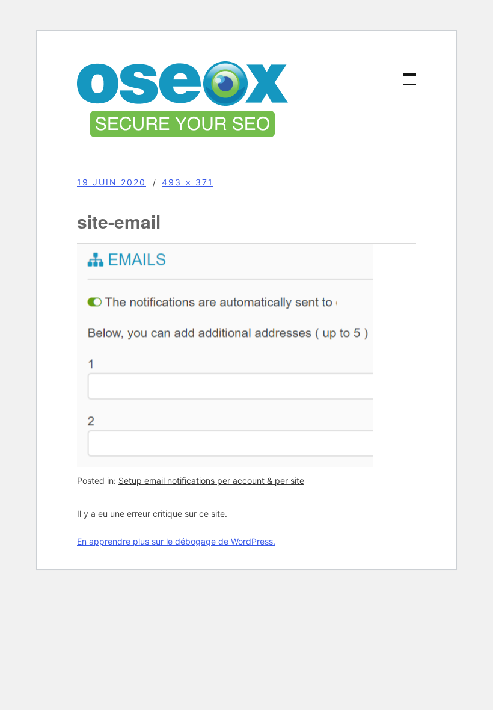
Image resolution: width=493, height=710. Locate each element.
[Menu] (404, 73)
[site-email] (225, 463)
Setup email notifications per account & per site (211, 480)
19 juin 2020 (111, 182)
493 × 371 (187, 182)
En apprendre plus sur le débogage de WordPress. (176, 541)
